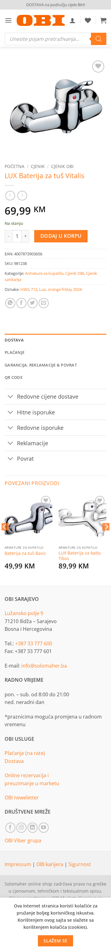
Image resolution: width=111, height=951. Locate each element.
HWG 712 (28, 289)
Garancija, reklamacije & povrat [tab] (41, 365)
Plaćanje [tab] (14, 352)
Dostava (14, 761)
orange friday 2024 (65, 289)
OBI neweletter (22, 797)
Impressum (18, 864)
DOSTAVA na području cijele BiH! (55, 4)
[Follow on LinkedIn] (32, 828)
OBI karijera (50, 864)
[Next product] (10, 195)
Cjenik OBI (62, 166)
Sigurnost (79, 864)
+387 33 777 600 (33, 643)
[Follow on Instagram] (21, 828)
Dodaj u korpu (61, 236)
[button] (8, 20)
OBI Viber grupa (23, 840)
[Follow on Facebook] (10, 828)
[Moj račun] (72, 20)
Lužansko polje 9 (24, 613)
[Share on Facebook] (21, 303)
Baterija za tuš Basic (25, 553)
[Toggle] (11, 397)
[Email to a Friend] (44, 303)
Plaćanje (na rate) (25, 753)
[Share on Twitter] (32, 303)
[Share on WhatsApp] (10, 303)
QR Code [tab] (14, 377)
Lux (42, 289)
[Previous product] (22, 195)
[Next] (106, 539)
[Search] (98, 39)
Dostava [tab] (14, 340)
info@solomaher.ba (44, 665)
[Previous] (5, 539)
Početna (14, 166)
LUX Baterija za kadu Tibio (80, 555)
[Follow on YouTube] (44, 828)
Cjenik (38, 166)
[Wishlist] (88, 20)
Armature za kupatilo (44, 273)
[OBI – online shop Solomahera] (41, 20)
